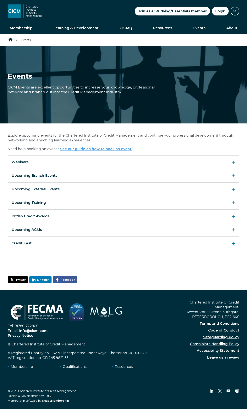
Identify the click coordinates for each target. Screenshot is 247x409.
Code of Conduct (223, 330)
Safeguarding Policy (221, 337)
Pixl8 (48, 396)
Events (199, 28)
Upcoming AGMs (27, 230)
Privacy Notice (21, 335)
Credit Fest (22, 243)
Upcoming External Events (36, 189)
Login (220, 11)
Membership (21, 28)
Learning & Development (76, 28)
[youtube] (228, 391)
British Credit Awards (31, 216)
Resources (162, 28)
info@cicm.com (33, 331)
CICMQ (126, 28)
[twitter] (220, 391)
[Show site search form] (235, 11)
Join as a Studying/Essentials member (172, 11)
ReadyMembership (55, 400)
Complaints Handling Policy (214, 344)
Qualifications (75, 367)
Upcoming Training (29, 203)
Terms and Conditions (219, 323)
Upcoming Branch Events (35, 175)
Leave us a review (223, 357)
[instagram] (237, 391)
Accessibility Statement (218, 351)
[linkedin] (211, 391)
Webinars (20, 162)
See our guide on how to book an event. (96, 149)
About (231, 28)
